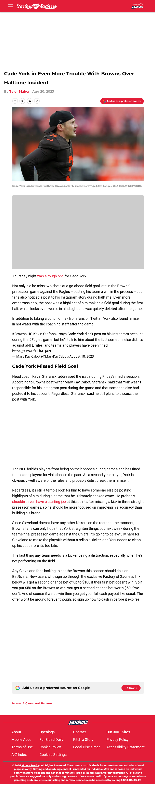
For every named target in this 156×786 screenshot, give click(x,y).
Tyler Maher (19, 91)
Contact (79, 732)
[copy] (37, 101)
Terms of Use (22, 747)
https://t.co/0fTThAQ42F (32, 351)
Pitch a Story (83, 739)
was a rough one (50, 276)
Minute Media (30, 765)
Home (16, 703)
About (16, 732)
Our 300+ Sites (118, 732)
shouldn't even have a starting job (39, 501)
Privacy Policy (117, 739)
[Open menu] (10, 6)
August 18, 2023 (81, 356)
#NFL (29, 345)
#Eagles (35, 339)
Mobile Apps (21, 739)
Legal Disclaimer (86, 747)
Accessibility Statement (125, 747)
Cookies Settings (53, 754)
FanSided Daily (51, 739)
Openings (47, 732)
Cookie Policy (50, 747)
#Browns (19, 334)
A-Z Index (19, 754)
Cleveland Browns (38, 703)
